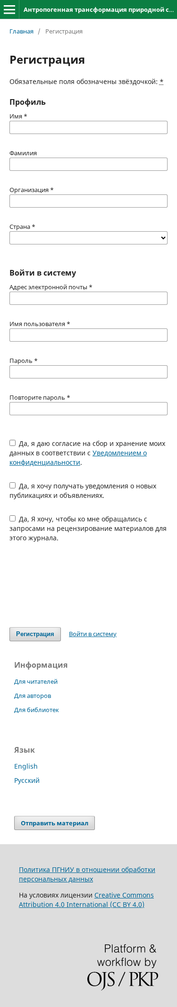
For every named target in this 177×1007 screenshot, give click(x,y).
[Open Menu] (9, 9)
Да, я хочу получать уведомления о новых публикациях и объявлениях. (83, 490)
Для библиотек (36, 709)
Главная (21, 31)
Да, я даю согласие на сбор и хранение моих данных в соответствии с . (87, 453)
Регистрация (35, 634)
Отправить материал (54, 823)
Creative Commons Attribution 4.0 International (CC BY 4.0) (86, 899)
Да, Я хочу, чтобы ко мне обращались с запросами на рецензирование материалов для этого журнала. (88, 528)
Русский (27, 780)
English (26, 766)
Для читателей (36, 681)
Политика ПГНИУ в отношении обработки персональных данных (87, 874)
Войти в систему (93, 633)
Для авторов (32, 695)
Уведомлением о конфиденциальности (78, 457)
